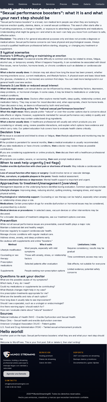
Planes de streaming (47, 359)
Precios (63, 4)
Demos (75, 4)
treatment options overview (71, 217)
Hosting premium (46, 356)
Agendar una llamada (16, 374)
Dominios (23, 4)
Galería (87, 4)
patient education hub (33, 128)
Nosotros (36, 4)
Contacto (100, 4)
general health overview (12, 82)
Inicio (10, 4)
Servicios (50, 4)
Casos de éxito (45, 363)
